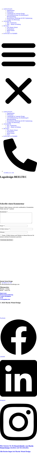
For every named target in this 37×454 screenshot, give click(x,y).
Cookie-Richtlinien (5, 296)
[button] (18, 73)
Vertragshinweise (5, 299)
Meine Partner (11, 30)
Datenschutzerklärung (6, 294)
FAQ (8, 32)
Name (2, 226)
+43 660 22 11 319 (6, 283)
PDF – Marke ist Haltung (14, 24)
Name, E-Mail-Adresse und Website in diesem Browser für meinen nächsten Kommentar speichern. (17, 236)
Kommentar (3, 211)
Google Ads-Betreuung (13, 19)
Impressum (3, 293)
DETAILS (6, 26)
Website (2, 232)
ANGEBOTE (7, 21)
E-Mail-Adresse (5, 229)
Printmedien (10, 12)
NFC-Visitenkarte (12, 23)
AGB (1, 298)
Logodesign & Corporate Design (16, 13)
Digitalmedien (11, 10)
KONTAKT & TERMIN (10, 33)
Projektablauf (10, 29)
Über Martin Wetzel (12, 27)
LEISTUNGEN (7, 9)
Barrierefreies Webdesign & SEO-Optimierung (19, 18)
